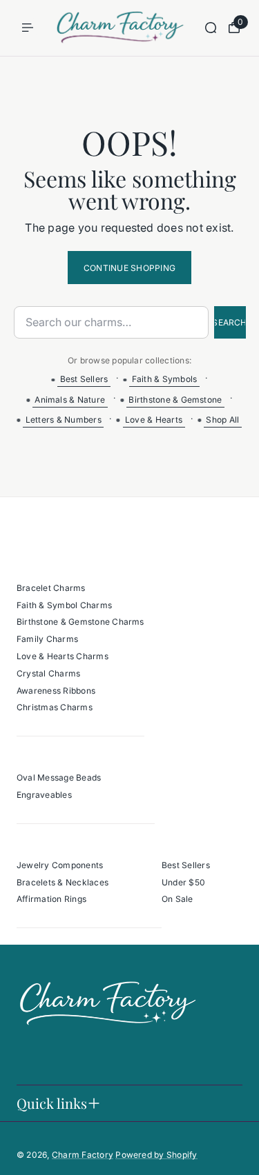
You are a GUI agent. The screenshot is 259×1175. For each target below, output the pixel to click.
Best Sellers (84, 379)
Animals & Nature (70, 399)
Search (230, 322)
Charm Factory (82, 1154)
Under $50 (183, 882)
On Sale (177, 899)
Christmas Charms (55, 707)
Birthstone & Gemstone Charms (80, 621)
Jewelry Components (60, 865)
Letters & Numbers (64, 419)
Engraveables (44, 795)
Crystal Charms (48, 673)
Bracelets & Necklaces (62, 882)
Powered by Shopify (156, 1154)
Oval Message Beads (59, 777)
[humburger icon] (28, 28)
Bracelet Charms (51, 588)
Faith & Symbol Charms (64, 605)
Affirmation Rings (51, 899)
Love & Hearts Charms (62, 656)
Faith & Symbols (165, 379)
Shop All (222, 419)
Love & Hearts (153, 419)
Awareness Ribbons (56, 690)
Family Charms (47, 639)
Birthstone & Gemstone (175, 399)
